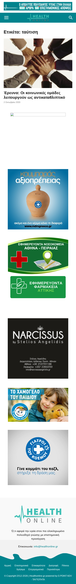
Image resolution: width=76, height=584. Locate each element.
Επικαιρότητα (38, 565)
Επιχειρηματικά (36, 569)
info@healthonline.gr (46, 546)
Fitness (65, 565)
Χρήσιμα (20, 569)
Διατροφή (53, 565)
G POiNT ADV (65, 576)
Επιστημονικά (21, 565)
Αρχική (7, 565)
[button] (6, 18)
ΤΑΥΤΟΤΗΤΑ (38, 579)
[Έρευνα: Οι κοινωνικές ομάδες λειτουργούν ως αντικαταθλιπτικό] (38, 63)
